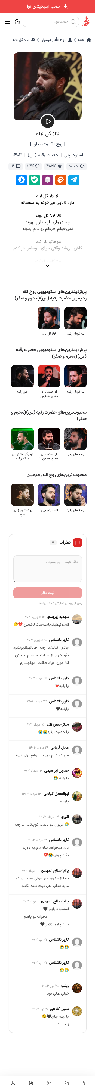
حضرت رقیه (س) (43, 155)
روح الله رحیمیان (53, 40)
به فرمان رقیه (75, 333)
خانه (81, 40)
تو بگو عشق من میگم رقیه (24, 454)
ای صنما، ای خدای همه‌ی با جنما (50, 392)
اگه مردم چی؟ (50, 507)
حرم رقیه (24, 390)
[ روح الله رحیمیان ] (47, 144)
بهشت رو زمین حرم (24, 509)
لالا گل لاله (21, 40)
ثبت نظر (47, 590)
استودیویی (73, 155)
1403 (17, 155)
